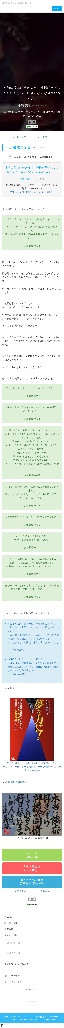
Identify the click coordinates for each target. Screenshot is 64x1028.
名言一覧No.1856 (32, 855)
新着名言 (8, 929)
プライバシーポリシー (15, 982)
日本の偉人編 (14, 943)
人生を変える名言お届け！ (32, 868)
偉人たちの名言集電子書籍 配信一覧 (32, 882)
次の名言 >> (44, 137)
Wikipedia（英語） (44, 192)
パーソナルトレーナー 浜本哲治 (31, 1017)
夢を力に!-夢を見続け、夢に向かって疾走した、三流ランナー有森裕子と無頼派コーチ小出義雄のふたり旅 (32, 766)
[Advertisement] (32, 46)
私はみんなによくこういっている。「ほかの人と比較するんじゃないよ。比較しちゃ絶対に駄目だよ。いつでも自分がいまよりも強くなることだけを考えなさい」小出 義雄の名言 (33, 666)
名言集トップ (11, 923)
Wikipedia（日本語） (21, 192)
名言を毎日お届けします (16, 964)
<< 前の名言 (19, 137)
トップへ (32, 1001)
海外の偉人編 (14, 953)
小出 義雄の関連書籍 (16, 782)
